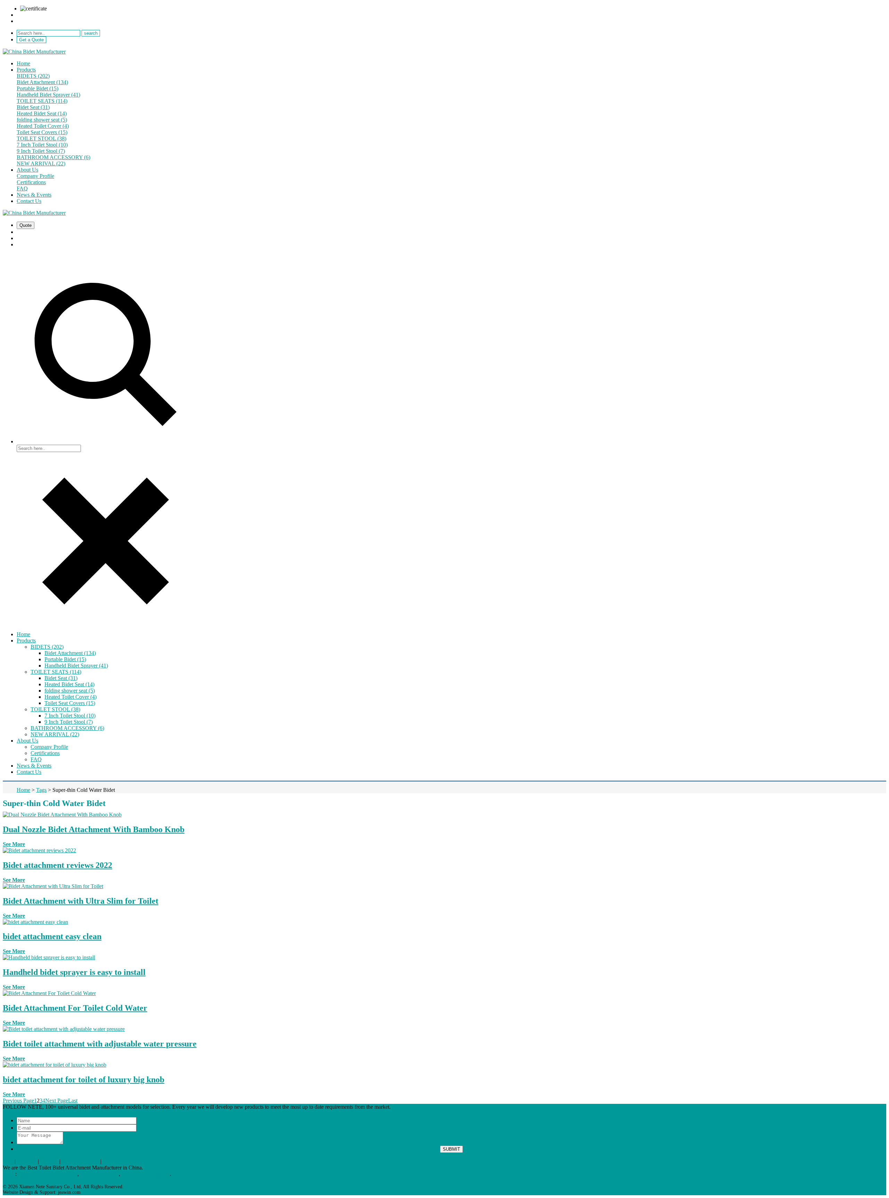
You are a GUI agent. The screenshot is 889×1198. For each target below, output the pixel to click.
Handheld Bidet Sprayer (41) (48, 95)
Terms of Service (80, 1161)
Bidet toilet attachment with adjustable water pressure (100, 1043)
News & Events (34, 195)
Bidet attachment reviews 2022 (57, 865)
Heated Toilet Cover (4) (43, 126)
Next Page (56, 1100)
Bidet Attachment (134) (42, 82)
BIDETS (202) (33, 76)
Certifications (31, 182)
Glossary (26, 1161)
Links (9, 1174)
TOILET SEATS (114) (42, 101)
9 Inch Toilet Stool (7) (41, 151)
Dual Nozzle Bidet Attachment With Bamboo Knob (93, 829)
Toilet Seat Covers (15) (42, 132)
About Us (27, 170)
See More (14, 844)
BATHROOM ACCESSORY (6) (53, 157)
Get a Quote (31, 39)
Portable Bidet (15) (37, 88)
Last (72, 1100)
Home (23, 63)
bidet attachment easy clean (52, 936)
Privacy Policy (119, 1161)
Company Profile (35, 176)
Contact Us (29, 201)
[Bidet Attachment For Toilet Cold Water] (49, 993)
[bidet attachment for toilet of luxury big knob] (54, 1065)
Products (26, 70)
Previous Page (18, 1100)
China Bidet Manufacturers (47, 1174)
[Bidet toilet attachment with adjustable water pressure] (64, 1029)
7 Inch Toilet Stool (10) (42, 145)
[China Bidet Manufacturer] (34, 52)
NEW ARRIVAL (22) (41, 163)
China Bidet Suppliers (146, 1174)
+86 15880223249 (37, 21)
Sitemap (49, 1161)
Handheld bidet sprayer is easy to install (74, 972)
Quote (25, 225)
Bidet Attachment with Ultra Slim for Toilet (80, 900)
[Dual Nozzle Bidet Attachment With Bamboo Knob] (62, 815)
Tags (8, 1161)
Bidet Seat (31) (33, 107)
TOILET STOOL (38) (41, 138)
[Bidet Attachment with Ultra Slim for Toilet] (53, 886)
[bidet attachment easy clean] (35, 922)
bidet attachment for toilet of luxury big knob (83, 1079)
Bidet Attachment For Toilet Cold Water (75, 1007)
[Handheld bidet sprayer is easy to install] (49, 957)
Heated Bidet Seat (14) (42, 113)
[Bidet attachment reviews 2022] (39, 850)
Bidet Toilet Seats (99, 1174)
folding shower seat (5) (42, 120)
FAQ (22, 188)
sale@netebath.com (38, 15)
